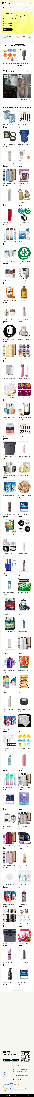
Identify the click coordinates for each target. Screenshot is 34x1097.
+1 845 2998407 (24, 1069)
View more (15, 989)
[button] (10, 57)
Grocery (12, 8)
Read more (7, 29)
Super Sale (20, 8)
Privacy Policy (6, 1076)
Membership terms (7, 1070)
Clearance (28, 8)
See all (28, 71)
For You (5, 8)
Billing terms (6, 1078)
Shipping (5, 1072)
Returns (4, 1074)
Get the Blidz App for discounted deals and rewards (17, 1095)
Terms (4, 1067)
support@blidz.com (23, 1067)
